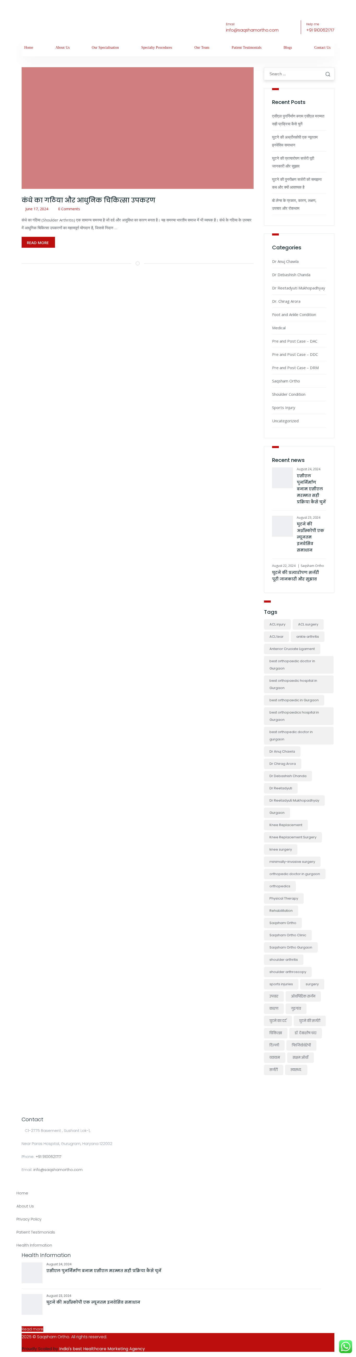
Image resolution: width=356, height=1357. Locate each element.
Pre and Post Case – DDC (295, 354)
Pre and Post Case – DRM (295, 367)
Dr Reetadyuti (280, 788)
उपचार (273, 996)
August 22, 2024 (284, 565)
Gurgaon (277, 812)
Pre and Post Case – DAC (294, 341)
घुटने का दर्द (277, 1020)
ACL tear (276, 636)
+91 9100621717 (320, 30)
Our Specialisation (105, 47)
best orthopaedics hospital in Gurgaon (294, 716)
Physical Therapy (283, 898)
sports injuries (281, 984)
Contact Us (322, 47)
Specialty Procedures (156, 47)
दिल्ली (274, 1045)
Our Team (201, 47)
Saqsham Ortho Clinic (287, 935)
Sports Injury (283, 407)
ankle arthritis (307, 636)
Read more (32, 1329)
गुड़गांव (296, 1008)
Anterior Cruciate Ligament (292, 648)
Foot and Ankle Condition (294, 314)
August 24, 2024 (308, 469)
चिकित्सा (275, 1033)
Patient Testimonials (246, 47)
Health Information (34, 1245)
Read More (38, 242)
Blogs (288, 47)
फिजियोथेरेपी (301, 1045)
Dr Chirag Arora (282, 763)
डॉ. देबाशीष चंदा (305, 1033)
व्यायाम (274, 1057)
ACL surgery (308, 624)
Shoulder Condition (288, 394)
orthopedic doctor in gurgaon (294, 873)
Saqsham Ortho (286, 380)
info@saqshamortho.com (252, 30)
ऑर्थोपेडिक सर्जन (303, 996)
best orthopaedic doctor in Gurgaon (292, 665)
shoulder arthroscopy (287, 971)
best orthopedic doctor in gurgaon (291, 735)
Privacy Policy (28, 1219)
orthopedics (279, 886)
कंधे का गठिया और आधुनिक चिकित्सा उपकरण (88, 200)
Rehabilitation (281, 910)
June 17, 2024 (36, 208)
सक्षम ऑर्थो (300, 1057)
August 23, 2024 (308, 517)
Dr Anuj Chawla (285, 261)
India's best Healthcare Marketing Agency (102, 1349)
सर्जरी (273, 1069)
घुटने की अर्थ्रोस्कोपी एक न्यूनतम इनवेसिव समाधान (310, 537)
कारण (273, 1008)
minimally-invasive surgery (292, 861)
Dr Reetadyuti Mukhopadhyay (298, 287)
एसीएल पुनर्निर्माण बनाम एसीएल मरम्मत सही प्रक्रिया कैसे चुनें (311, 489)
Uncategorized (285, 420)
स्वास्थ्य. (296, 1069)
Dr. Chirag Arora (286, 301)
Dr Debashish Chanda (291, 274)
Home (28, 47)
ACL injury (277, 624)
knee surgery (280, 849)
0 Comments (69, 208)
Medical (279, 327)
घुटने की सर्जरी (309, 1020)
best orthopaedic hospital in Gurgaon (293, 684)
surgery (312, 984)
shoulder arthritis (283, 959)
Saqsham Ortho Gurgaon (290, 947)
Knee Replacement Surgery (292, 837)
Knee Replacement (285, 824)
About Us (63, 47)
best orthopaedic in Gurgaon (294, 700)
